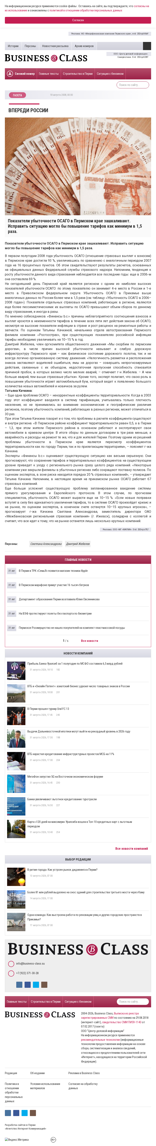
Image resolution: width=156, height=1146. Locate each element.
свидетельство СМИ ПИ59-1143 (121, 1022)
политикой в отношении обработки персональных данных (86, 10)
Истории (13, 46)
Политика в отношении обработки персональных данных (14, 1092)
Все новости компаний (132, 849)
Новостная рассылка (55, 46)
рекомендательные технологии (100, 1040)
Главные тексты (49, 74)
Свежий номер (25, 74)
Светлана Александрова (45, 544)
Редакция (11, 1073)
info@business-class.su (30, 963)
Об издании (37, 1073)
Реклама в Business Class (84, 1073)
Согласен (78, 20)
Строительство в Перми (78, 74)
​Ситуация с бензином (110, 74)
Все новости (90, 641)
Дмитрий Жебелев (78, 544)
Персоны (30, 46)
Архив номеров (84, 46)
